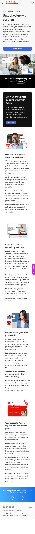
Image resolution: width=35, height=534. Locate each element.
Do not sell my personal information (11, 515)
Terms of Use (15, 513)
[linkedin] (13, 507)
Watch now (11, 122)
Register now (17, 498)
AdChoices (24, 515)
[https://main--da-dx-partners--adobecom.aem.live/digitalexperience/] (12, 3)
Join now (20, 81)
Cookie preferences (23, 513)
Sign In (32, 3)
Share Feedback (33, 269)
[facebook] (4, 507)
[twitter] (10, 507)
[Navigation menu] (2, 3)
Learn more (17, 49)
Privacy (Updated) (7, 513)
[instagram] (7, 507)
